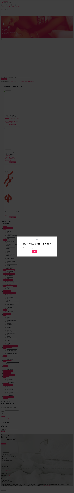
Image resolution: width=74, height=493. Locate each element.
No (39, 251)
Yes (35, 251)
